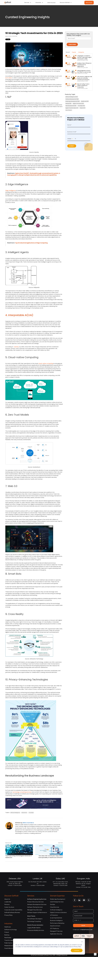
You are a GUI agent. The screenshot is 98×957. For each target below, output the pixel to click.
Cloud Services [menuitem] (54, 907)
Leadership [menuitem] (7, 901)
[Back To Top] (95, 954)
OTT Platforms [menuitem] (54, 928)
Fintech (82, 108)
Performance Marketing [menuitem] (57, 923)
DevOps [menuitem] (52, 904)
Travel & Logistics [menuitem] (9, 940)
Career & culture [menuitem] (9, 907)
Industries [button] (38, 2)
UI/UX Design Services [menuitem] (57, 901)
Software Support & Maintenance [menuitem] (37, 912)
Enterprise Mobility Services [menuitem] (35, 930)
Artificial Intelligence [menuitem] (56, 909)
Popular (74, 52)
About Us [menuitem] (7, 899)
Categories (81, 52)
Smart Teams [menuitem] (31, 916)
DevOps (68, 103)
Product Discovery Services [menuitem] (35, 901)
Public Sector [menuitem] (8, 943)
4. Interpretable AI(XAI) (19, 315)
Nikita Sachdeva (28, 823)
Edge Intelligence (10, 190)
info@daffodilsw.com (86, 929)
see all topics (69, 110)
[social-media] (74, 900)
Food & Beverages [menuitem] (9, 948)
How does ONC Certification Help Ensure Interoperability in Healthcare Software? (50, 856)
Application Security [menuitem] (56, 933)
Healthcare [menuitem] (7, 927)
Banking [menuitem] (6, 935)
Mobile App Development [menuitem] (57, 899)
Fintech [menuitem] (6, 932)
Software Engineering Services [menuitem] (36, 899)
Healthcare (84, 101)
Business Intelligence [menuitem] (56, 920)
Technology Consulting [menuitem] (34, 921)
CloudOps (31, 812)
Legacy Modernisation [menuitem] (34, 927)
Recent (68, 52)
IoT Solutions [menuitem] (54, 915)
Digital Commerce (78, 103)
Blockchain (24, 812)
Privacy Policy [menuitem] (8, 915)
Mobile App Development (73, 101)
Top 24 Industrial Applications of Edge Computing (31, 243)
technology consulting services (22, 792)
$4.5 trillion (8, 78)
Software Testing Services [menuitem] (35, 907)
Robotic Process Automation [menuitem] (35, 925)
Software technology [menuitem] (10, 929)
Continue (76, 950)
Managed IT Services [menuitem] (56, 931)
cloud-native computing (46, 363)
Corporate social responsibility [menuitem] (13, 909)
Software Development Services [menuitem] (36, 904)
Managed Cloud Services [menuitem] (34, 909)
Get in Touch (89, 2)
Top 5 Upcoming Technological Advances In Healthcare (18, 856)
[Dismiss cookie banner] (82, 942)
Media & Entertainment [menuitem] (11, 945)
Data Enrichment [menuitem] (55, 925)
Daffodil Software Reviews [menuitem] (12, 912)
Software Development (72, 99)
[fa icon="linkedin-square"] (16, 836)
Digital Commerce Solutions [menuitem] (58, 912)
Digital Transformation (72, 108)
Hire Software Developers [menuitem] (34, 918)
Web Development (71, 105)
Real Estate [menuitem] (7, 937)
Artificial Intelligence (15, 812)
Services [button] (26, 2)
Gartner (16, 347)
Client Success (51, 2)
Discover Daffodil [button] (65, 2)
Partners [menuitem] (7, 904)
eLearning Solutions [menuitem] (56, 917)
